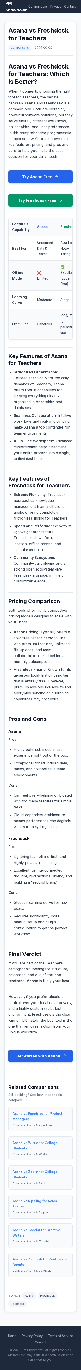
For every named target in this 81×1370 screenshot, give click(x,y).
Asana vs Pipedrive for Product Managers (37, 1116)
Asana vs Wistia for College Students (35, 1145)
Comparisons (38, 6)
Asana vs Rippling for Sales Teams (35, 1203)
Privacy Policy (32, 1336)
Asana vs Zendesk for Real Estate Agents (40, 1261)
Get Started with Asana (37, 1056)
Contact (70, 6)
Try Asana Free (37, 176)
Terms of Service (60, 1336)
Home (12, 1336)
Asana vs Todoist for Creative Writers (36, 1232)
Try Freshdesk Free (37, 200)
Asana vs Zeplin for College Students (35, 1174)
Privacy (55, 6)
